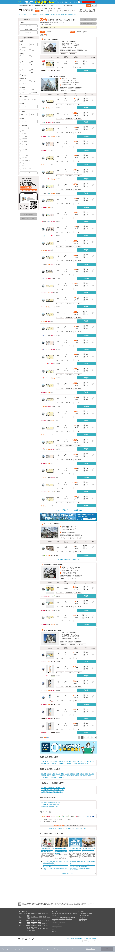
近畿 (20, 923)
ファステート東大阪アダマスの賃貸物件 (54, 76)
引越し (53, 933)
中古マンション (63, 828)
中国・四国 (21, 925)
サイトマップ (82, 920)
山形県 (47, 913)
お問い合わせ (82, 917)
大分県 (43, 928)
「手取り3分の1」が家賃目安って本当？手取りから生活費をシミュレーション (47, 850)
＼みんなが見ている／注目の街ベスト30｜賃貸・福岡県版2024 (75, 850)
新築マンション (53, 828)
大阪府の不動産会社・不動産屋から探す (52, 792)
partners (34, 949)
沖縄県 (33, 930)
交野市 (49, 775)
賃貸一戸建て (73, 913)
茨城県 (44, 917)
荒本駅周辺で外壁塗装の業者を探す (50, 802)
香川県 (28, 927)
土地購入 (54, 920)
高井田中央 (53, 763)
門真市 (77, 774)
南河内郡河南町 (87, 775)
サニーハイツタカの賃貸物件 (52, 523)
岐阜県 (32, 922)
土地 (85, 828)
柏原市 (67, 774)
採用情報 (94, 938)
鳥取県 (35, 925)
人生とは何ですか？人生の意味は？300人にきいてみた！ (88, 850)
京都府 (35, 923)
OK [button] (107, 949)
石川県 (43, 920)
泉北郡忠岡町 (70, 775)
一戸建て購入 (55, 919)
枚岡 (74, 761)
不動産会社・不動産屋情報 (58, 922)
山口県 (43, 925)
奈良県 (43, 923)
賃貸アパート (66, 913)
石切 (81, 761)
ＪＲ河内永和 (60, 763)
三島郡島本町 (62, 775)
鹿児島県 (29, 930)
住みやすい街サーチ (57, 926)
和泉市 (58, 774)
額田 (78, 761)
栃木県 (48, 917)
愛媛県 (32, 927)
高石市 (86, 774)
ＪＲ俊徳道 (68, 763)
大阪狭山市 (55, 775)
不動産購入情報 (56, 915)
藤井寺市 (91, 774)
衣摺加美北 (81, 763)
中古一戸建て (79, 828)
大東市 (53, 774)
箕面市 (62, 774)
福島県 (28, 915)
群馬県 (28, 918)
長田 (85, 761)
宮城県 (39, 913)
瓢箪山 (70, 761)
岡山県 (32, 925)
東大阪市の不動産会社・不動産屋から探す (52, 790)
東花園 (66, 761)
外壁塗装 (54, 931)
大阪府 (28, 923)
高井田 (87, 763)
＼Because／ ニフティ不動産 (85, 913)
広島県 (28, 925)
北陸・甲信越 (22, 920)
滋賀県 (39, 923)
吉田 (88, 761)
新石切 (92, 761)
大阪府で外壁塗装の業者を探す (49, 806)
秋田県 (43, 913)
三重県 (39, 922)
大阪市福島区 (53, 777)
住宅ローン (55, 929)
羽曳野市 (72, 774)
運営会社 (69, 938)
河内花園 (61, 761)
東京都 (28, 917)
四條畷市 (43, 775)
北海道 (28, 913)
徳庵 (48, 763)
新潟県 (28, 920)
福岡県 (28, 928)
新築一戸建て (71, 828)
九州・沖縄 (21, 928)
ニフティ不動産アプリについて (86, 915)
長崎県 (35, 928)
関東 (20, 917)
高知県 (35, 927)
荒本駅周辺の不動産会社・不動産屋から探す (53, 788)
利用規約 (88, 938)
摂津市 (82, 774)
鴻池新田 (43, 763)
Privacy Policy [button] (90, 949)
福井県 (47, 920)
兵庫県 (32, 923)
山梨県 (32, 920)
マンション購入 (56, 917)
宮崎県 (47, 928)
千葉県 (40, 917)
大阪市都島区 (44, 777)
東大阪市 (43, 774)
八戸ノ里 (49, 761)
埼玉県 (36, 917)
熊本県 (39, 928)
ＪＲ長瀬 (74, 763)
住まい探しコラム (56, 927)
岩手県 (35, 913)
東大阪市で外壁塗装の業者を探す (50, 804)
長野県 (35, 920)
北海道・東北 (22, 913)
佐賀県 (32, 928)
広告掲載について (83, 919)
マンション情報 (56, 924)
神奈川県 (33, 917)
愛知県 (28, 922)
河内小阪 (43, 761)
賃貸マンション (58, 913)
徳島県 (47, 925)
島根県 (39, 925)
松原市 (49, 774)
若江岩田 (55, 761)
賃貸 (53, 913)
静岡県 (35, 922)
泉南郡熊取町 (78, 775)
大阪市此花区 (61, 777)
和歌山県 (48, 923)
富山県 (39, 920)
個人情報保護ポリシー (79, 938)
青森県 (32, 913)
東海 (20, 922)
